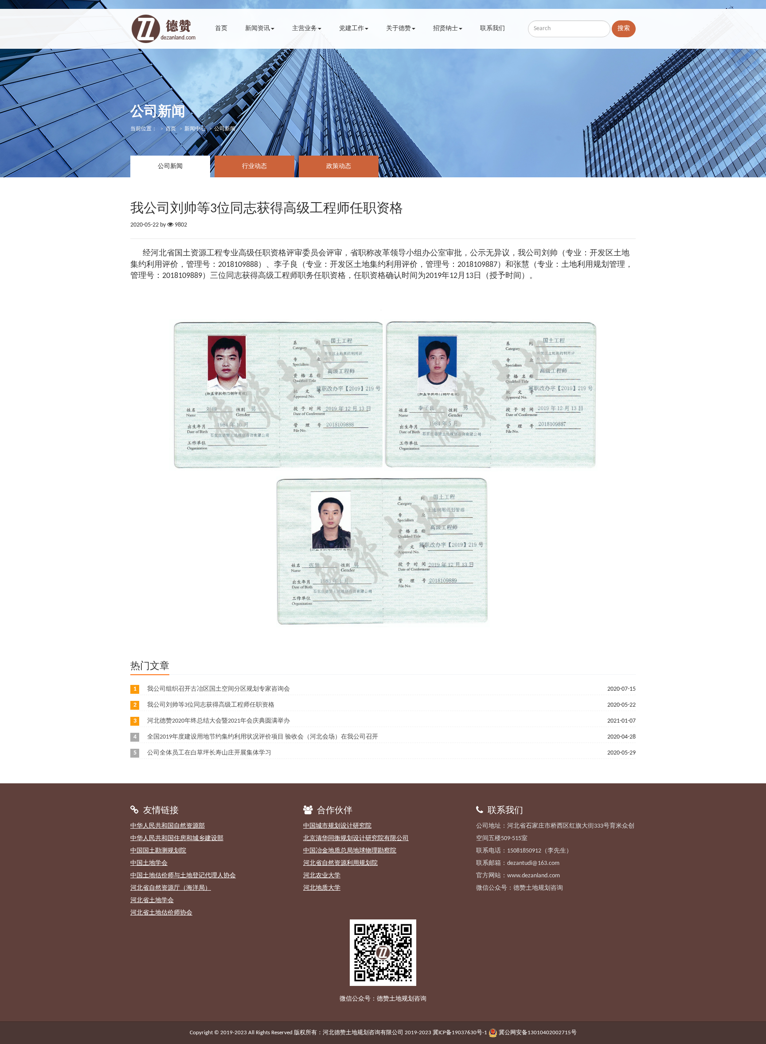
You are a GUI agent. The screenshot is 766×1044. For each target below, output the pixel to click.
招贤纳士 (445, 28)
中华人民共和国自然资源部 (167, 826)
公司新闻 (170, 166)
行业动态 (254, 166)
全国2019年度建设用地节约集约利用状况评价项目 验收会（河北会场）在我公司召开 (262, 737)
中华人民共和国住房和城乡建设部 (176, 838)
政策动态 (338, 166)
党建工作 (351, 28)
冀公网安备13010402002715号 (538, 1033)
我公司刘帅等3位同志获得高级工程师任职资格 (210, 705)
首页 (221, 28)
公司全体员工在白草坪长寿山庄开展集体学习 (209, 753)
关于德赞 (398, 28)
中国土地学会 (149, 863)
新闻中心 (195, 129)
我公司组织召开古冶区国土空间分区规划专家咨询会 (218, 689)
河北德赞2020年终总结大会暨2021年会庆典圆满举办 (218, 721)
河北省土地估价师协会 (161, 913)
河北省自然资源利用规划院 (340, 863)
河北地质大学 (321, 888)
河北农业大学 (321, 875)
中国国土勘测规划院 (158, 851)
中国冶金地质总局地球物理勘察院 (349, 851)
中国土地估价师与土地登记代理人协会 (183, 875)
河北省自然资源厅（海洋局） (170, 888)
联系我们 (492, 28)
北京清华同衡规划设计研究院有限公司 (356, 838)
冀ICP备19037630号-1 (460, 1033)
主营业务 (304, 28)
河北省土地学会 (152, 900)
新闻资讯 (257, 28)
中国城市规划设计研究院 (337, 826)
